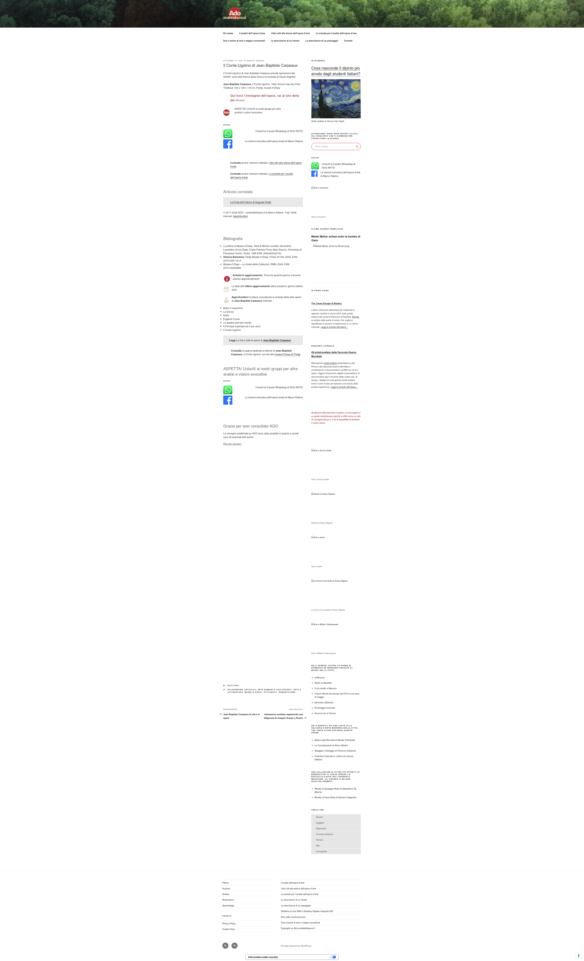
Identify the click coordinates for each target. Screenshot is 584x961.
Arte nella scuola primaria (293, 916)
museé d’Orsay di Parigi (287, 354)
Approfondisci (240, 216)
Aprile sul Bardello (323, 682)
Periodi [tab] (319, 839)
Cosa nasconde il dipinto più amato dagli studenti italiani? (335, 70)
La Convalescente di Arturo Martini (331, 745)
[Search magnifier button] (357, 146)
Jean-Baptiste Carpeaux (277, 340)
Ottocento (270, 692)
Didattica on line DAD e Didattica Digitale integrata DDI (307, 911)
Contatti (348, 40)
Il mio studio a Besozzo (326, 688)
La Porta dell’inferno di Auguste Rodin (250, 202)
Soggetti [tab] (320, 822)
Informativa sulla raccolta (263, 957)
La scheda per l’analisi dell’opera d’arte (336, 33)
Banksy (355, 316)
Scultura (233, 685)
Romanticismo (287, 692)
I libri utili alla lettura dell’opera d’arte (290, 33)
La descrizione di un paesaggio (322, 40)
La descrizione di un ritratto (285, 40)
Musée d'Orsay (253, 692)
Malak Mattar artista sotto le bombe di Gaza (335, 238)
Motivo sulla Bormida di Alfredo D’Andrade (335, 739)
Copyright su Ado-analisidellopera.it (298, 928)
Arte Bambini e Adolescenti (275, 689)
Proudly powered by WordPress (296, 945)
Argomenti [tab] (321, 828)
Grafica (225, 894)
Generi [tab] (319, 816)
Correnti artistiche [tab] (324, 834)
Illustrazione (228, 899)
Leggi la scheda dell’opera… (334, 326)
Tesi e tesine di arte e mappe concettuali (244, 40)
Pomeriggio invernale (325, 707)
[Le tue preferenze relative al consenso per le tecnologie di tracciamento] (579, 956)
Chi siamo (228, 33)
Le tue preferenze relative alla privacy (305, 957)
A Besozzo (320, 677)
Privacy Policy (229, 923)
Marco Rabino (255, 60)
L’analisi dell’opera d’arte (252, 33)
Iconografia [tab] (321, 851)
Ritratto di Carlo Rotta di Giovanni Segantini (335, 797)
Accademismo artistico (242, 689)
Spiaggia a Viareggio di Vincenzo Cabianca (335, 750)
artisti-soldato (330, 363)
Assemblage (228, 905)
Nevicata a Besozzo (324, 702)
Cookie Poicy (228, 929)
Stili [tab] (317, 845)
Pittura (225, 882)
